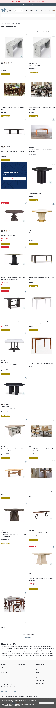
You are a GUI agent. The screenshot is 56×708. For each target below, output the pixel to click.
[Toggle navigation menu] (28, 15)
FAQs (37, 669)
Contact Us (33, 4)
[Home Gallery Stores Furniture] (6, 10)
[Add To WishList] (26, 35)
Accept (46, 703)
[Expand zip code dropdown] (38, 10)
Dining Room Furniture (5, 23)
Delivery (37, 672)
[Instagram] (6, 691)
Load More (28, 637)
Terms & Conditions (12, 696)
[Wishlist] (45, 10)
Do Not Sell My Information (31, 696)
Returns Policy (39, 675)
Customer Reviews (40, 683)
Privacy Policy (4, 696)
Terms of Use (21, 696)
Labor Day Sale (4, 238)
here (19, 705)
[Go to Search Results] (21, 10)
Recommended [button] (46, 31)
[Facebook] (2, 691)
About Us (20, 667)
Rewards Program (40, 680)
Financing (20, 669)
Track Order (3, 669)
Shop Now (14, 178)
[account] (41, 10)
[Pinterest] (15, 691)
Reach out (5, 565)
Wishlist (3, 675)
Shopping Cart (4, 672)
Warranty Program (40, 677)
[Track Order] (49, 10)
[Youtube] (11, 691)
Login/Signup (4, 667)
